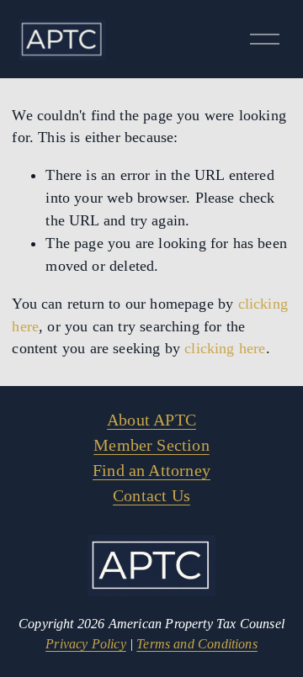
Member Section (151, 445)
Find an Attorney (151, 470)
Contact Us (151, 495)
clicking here (224, 348)
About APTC (151, 419)
